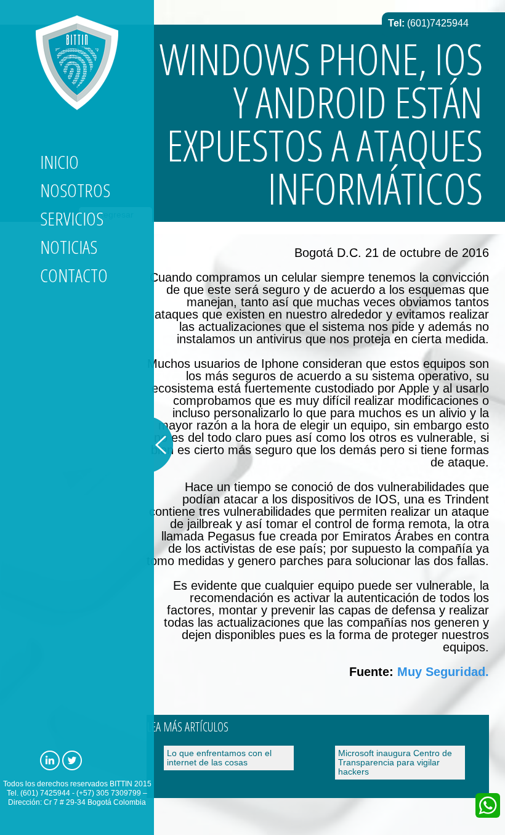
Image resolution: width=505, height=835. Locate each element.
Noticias (68, 246)
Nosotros (75, 190)
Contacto (74, 275)
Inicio (59, 161)
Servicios (71, 218)
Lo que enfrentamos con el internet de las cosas (219, 757)
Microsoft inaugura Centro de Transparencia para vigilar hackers (395, 762)
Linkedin (50, 760)
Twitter (72, 760)
